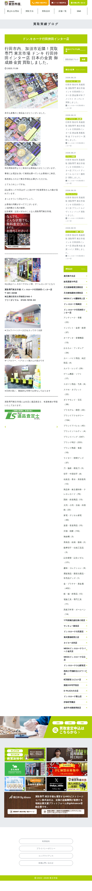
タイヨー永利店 (70, 643)
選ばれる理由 (13, 11)
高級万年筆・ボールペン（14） (75, 611)
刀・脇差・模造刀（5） (74, 468)
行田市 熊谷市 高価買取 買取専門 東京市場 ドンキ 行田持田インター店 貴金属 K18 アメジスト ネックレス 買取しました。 (75, 92)
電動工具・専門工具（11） (73, 601)
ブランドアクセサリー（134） (74, 417)
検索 (83, 59)
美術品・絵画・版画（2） (75, 542)
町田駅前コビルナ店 (72, 679)
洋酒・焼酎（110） (72, 531)
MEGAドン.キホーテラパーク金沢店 (75, 649)
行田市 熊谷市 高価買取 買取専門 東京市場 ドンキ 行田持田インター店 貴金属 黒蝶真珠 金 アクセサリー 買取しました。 (75, 130)
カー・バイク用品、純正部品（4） (75, 360)
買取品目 (46, 11)
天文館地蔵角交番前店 (73, 293)
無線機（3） (69, 536)
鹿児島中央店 (69, 276)
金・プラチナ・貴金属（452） (74, 586)
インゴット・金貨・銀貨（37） (75, 330)
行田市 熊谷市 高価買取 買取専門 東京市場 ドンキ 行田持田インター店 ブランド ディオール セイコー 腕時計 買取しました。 (75, 168)
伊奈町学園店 (69, 702)
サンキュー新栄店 (71, 626)
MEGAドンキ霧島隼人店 (74, 298)
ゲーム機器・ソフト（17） (73, 376)
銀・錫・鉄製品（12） (74, 594)
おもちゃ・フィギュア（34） (74, 350)
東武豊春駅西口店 (71, 637)
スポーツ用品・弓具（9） (75, 384)
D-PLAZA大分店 (71, 691)
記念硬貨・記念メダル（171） (74, 560)
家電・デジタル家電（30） (73, 517)
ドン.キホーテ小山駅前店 (74, 665)
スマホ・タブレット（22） (73, 391)
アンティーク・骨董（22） (73, 319)
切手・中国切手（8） (73, 474)
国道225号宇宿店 (71, 685)
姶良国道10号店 (71, 281)
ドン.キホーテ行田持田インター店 (74, 311)
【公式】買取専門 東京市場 (13, 3)
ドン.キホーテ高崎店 (73, 304)
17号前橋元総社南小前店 (74, 620)
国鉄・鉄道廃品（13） (74, 499)
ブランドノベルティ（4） (75, 431)
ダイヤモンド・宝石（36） (73, 402)
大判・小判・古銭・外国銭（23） (75, 507)
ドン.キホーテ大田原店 (73, 631)
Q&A (79, 11)
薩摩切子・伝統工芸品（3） (74, 549)
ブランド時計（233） (74, 442)
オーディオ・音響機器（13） (74, 340)
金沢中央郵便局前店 (72, 707)
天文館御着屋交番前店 (73, 287)
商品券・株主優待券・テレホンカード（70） (75, 491)
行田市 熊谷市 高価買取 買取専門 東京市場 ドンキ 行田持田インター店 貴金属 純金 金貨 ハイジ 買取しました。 (75, 243)
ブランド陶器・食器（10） (73, 450)
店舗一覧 (62, 11)
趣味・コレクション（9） (75, 568)
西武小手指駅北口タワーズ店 (75, 672)
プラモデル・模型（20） (75, 410)
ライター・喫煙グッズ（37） (74, 460)
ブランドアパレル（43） (75, 425)
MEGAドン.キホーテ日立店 (75, 658)
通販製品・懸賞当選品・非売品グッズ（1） (75, 575)
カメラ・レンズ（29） (74, 368)
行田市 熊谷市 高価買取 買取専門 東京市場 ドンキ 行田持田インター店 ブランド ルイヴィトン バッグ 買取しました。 (75, 205)
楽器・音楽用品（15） (74, 525)
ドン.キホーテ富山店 (73, 696)
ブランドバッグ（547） (75, 437)
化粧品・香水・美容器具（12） (75, 481)
